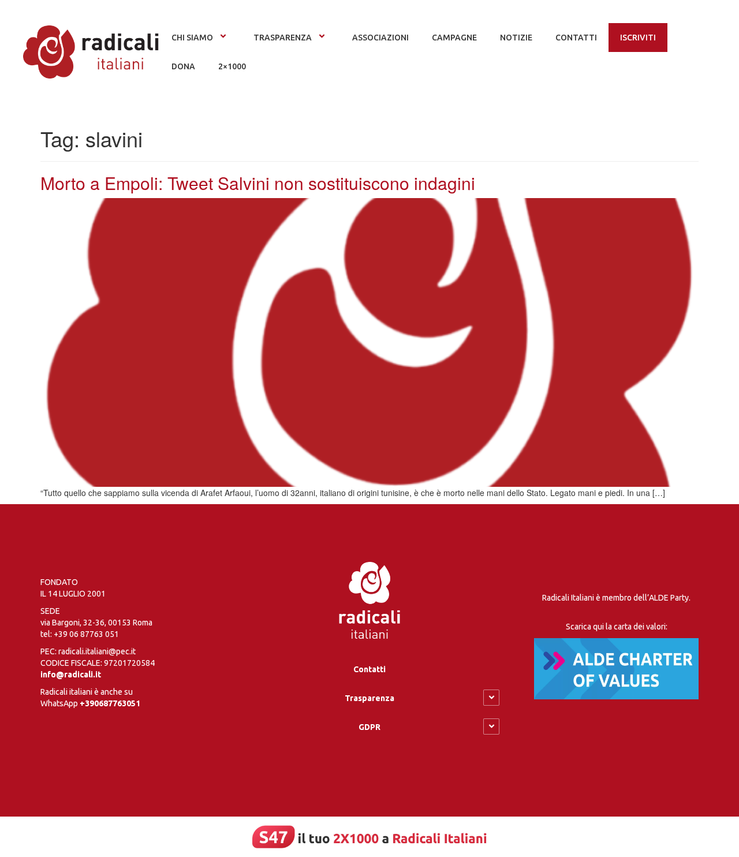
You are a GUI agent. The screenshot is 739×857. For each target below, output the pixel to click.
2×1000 (232, 66)
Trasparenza (282, 37)
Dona (183, 66)
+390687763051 (110, 703)
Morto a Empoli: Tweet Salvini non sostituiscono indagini (257, 182)
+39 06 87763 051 (86, 634)
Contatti (369, 669)
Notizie (516, 37)
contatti (576, 37)
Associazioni (380, 37)
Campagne (454, 37)
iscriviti (638, 37)
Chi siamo (192, 37)
